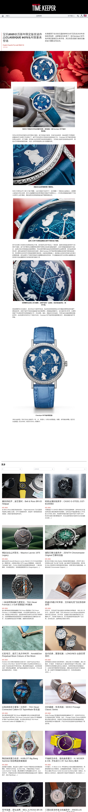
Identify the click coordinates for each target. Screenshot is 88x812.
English (5, 45)
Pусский (16, 45)
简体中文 (21, 45)
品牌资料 (39, 16)
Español (10, 45)
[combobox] (12, 469)
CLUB (81, 16)
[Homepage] (2, 16)
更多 (3, 464)
